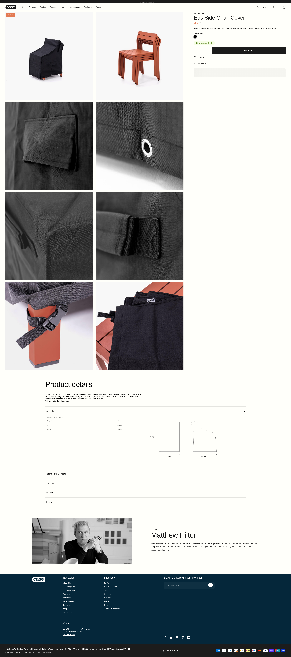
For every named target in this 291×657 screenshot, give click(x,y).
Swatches (67, 598)
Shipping (108, 594)
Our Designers (69, 587)
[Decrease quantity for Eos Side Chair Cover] (196, 50)
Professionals (68, 601)
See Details (272, 28)
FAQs (106, 583)
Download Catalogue (113, 587)
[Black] (195, 36)
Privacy (107, 605)
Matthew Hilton (199, 13)
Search (107, 590)
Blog (65, 609)
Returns (107, 598)
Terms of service (27, 652)
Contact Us (67, 612)
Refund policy (9, 652)
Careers (66, 605)
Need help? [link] (201, 57)
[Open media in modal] (139, 56)
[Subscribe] (210, 585)
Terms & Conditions (112, 609)
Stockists (66, 594)
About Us (67, 583)
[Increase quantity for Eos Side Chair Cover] (207, 50)
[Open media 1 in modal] (49, 56)
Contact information (47, 652)
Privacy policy (17, 652)
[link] (76, 629)
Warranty (108, 601)
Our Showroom (69, 590)
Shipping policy (37, 652)
